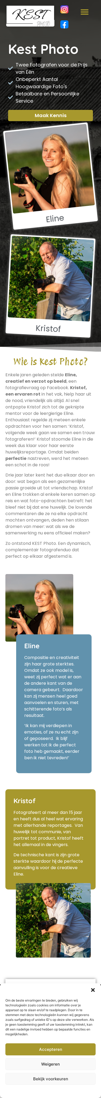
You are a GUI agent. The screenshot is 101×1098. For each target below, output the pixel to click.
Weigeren (50, 1064)
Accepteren (50, 1049)
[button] (93, 990)
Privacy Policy (60, 1091)
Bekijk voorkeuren (50, 1078)
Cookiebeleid (37, 1091)
